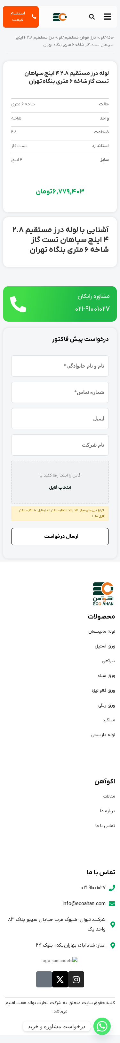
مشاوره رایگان (94, 296)
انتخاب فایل (60, 487)
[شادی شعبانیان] (102, 1026)
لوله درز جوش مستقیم (84, 37)
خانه (110, 37)
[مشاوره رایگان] (18, 304)
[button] (92, 17)
